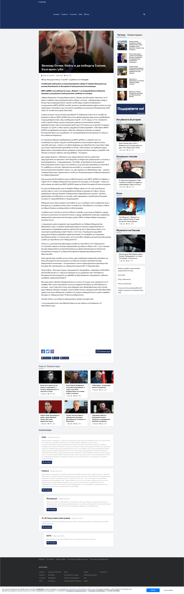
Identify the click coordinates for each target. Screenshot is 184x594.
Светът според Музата (71, 578)
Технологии (103, 572)
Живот (86, 572)
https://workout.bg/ (124, 284)
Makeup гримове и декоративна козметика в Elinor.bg (129, 269)
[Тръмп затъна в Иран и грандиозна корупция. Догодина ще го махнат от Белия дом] (76, 406)
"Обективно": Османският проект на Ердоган (101, 386)
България (65, 358)
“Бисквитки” (40, 589)
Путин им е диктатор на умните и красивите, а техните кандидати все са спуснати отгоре (49, 388)
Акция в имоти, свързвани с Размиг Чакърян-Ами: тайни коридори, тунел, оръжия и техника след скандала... (136, 45)
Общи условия (60, 559)
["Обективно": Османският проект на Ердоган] (102, 377)
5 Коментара (104, 351)
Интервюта (52, 578)
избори (56, 358)
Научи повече (168, 590)
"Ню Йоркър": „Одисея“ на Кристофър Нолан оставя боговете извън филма (129, 219)
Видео (66, 572)
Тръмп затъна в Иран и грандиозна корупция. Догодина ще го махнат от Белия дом (76, 418)
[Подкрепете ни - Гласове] (130, 109)
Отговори (47, 462)
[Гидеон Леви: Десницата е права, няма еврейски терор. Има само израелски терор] (50, 406)
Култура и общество (54, 572)
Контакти (50, 559)
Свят (80, 14)
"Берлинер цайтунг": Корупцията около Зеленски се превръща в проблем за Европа (101, 418)
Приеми (153, 590)
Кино (119, 193)
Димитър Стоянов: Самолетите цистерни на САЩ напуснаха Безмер (136, 94)
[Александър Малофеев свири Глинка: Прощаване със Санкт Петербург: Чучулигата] (130, 243)
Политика (73, 14)
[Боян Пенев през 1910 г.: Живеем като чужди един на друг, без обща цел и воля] (130, 132)
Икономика (51, 575)
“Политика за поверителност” (76, 591)
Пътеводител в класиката (72, 581)
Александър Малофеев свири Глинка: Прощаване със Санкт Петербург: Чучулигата (131, 256)
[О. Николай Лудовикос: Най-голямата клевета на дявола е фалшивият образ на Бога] (130, 169)
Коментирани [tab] (134, 34)
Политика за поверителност (77, 559)
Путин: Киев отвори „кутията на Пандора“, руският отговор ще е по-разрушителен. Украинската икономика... (136, 58)
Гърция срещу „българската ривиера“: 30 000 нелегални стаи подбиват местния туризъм (136, 70)
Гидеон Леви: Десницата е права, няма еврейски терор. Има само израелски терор (50, 418)
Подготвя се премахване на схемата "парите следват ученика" (136, 81)
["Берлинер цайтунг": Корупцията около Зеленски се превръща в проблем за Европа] (102, 406)
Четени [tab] (121, 34)
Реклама (41, 559)
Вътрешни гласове (126, 156)
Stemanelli (121, 275)
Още (87, 14)
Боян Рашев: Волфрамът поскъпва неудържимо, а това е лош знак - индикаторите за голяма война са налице (75, 389)
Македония (46, 358)
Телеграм (84, 79)
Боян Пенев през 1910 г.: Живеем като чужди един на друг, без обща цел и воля (130, 145)
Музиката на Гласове (128, 230)
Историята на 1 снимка (71, 575)
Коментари (51, 581)
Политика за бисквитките (99, 559)
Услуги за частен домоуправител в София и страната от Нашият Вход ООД (130, 290)
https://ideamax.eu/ (124, 279)
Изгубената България (128, 119)
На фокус (56, 14)
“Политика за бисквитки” (96, 591)
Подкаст (64, 14)
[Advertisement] (116, 14)
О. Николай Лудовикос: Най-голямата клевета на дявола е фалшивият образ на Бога (130, 182)
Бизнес (86, 581)
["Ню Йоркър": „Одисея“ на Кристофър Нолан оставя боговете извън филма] (130, 206)
